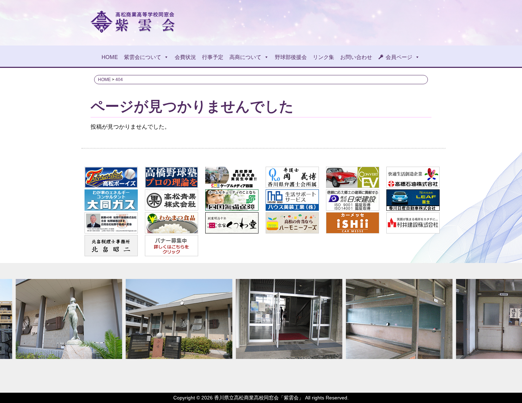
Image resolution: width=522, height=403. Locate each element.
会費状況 (185, 57)
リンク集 (323, 57)
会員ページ (399, 57)
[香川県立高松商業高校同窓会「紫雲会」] (134, 29)
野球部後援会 (291, 57)
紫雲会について (142, 57)
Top (505, 386)
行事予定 (212, 57)
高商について (245, 57)
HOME (110, 57)
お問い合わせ (356, 57)
